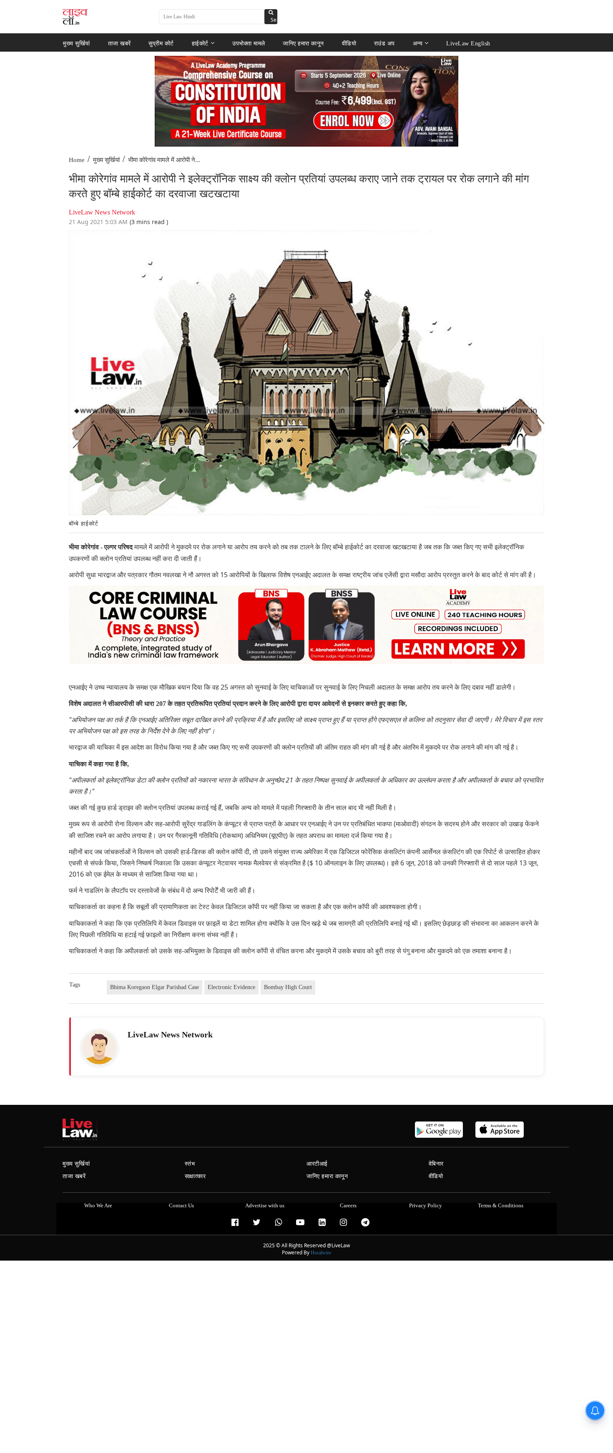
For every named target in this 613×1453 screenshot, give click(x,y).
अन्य (418, 43)
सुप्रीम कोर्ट (161, 43)
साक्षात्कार (195, 1176)
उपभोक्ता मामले (248, 43)
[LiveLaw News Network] (99, 1047)
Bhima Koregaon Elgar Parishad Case (154, 987)
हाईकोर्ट (200, 43)
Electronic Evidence (231, 987)
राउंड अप (384, 43)
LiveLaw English (468, 43)
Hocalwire (321, 1253)
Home (77, 160)
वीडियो (349, 43)
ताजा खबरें (119, 43)
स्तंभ (190, 1164)
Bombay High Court (288, 987)
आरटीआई (317, 1164)
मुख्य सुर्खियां (76, 43)
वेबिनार (436, 1164)
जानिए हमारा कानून (303, 43)
